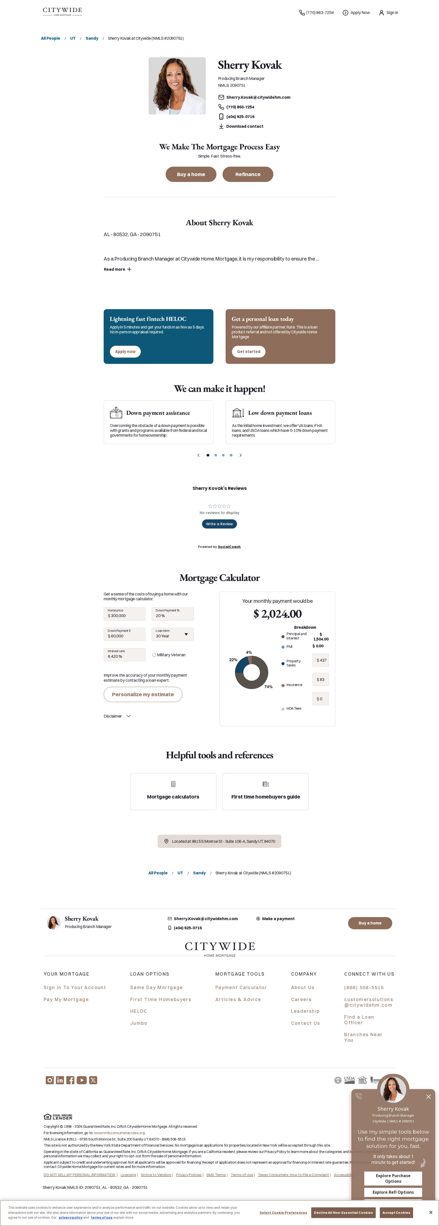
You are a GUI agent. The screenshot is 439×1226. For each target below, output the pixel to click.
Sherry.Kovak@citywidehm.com (206, 918)
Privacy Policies (189, 1175)
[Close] (430, 1212)
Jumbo (139, 1023)
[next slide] (241, 455)
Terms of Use (242, 1175)
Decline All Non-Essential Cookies (343, 1212)
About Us (303, 987)
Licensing (128, 1175)
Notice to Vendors (156, 1175)
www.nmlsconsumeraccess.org (119, 1133)
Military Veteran (171, 654)
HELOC (139, 1011)
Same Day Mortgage (156, 987)
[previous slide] (198, 455)
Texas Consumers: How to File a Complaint (293, 1175)
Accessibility (344, 1175)
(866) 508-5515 (364, 987)
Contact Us (305, 1023)
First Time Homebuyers (160, 999)
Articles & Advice (238, 999)
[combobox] (173, 634)
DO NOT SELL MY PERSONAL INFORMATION (80, 1175)
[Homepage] (62, 12)
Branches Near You (363, 1037)
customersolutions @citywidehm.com (368, 1002)
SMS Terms (216, 1175)
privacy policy (70, 1217)
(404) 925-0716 (188, 927)
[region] (219, 1213)
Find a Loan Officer (359, 1020)
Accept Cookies (396, 1212)
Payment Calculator (241, 987)
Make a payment (278, 918)
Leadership (305, 1011)
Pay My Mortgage (66, 999)
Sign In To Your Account (75, 987)
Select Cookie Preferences (283, 1212)
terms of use (102, 1217)
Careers (301, 999)
